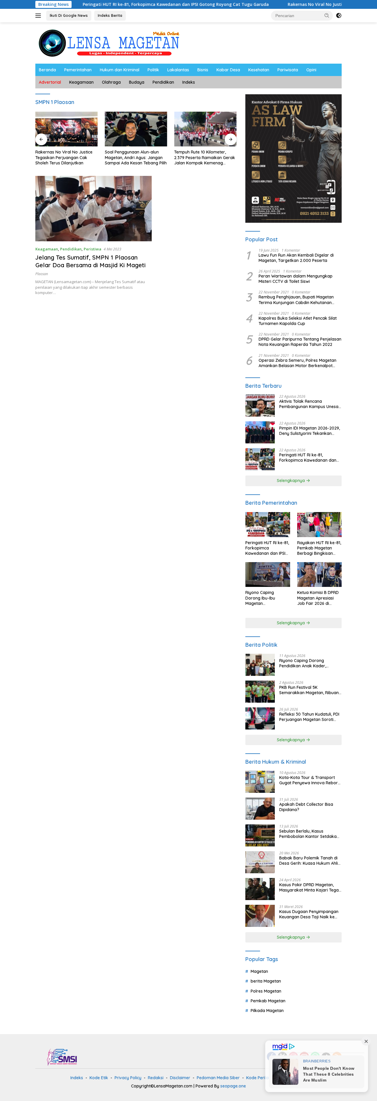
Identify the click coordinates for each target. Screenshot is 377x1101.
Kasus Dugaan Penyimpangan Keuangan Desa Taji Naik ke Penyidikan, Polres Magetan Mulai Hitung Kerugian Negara (308, 914)
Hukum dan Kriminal (119, 69)
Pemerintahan (78, 69)
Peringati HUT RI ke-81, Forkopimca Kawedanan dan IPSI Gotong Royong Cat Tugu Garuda (142, 4)
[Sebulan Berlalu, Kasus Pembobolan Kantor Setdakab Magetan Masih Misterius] (260, 835)
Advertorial (50, 82)
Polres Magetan (266, 991)
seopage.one (233, 1086)
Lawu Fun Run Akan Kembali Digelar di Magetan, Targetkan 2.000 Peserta (296, 257)
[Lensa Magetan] (109, 42)
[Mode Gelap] (339, 16)
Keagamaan (81, 82)
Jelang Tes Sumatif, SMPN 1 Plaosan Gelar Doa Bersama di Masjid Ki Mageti (90, 261)
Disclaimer (180, 1077)
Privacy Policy (128, 1077)
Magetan (259, 971)
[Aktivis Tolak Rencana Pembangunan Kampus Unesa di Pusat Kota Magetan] (260, 405)
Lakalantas (178, 69)
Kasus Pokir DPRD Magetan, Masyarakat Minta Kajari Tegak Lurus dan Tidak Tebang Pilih (310, 887)
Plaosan (41, 273)
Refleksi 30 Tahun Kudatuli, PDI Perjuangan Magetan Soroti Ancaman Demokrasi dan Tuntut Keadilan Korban (309, 717)
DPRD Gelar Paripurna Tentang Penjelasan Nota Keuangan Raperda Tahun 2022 (300, 341)
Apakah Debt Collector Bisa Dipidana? (306, 807)
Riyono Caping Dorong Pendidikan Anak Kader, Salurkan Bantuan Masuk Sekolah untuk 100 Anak (303, 663)
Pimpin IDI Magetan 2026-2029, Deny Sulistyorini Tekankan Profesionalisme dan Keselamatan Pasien (309, 430)
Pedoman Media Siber (218, 1077)
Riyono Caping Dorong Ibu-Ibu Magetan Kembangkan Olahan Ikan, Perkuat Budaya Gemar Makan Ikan (266, 598)
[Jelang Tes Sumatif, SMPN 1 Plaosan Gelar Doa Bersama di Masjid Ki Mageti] (93, 208)
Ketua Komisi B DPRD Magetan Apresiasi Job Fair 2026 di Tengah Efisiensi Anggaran (318, 598)
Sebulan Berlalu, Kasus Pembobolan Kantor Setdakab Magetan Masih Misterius (309, 833)
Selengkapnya (291, 480)
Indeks (188, 82)
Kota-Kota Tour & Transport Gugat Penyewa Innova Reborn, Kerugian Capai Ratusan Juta (310, 780)
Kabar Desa (228, 69)
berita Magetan (266, 981)
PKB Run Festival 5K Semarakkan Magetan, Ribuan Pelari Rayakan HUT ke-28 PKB (309, 690)
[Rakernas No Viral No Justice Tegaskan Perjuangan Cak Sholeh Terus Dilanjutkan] (66, 129)
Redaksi (155, 1077)
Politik (153, 69)
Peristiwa (92, 249)
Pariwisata (287, 69)
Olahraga (111, 82)
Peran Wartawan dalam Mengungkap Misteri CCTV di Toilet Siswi (296, 278)
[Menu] (39, 16)
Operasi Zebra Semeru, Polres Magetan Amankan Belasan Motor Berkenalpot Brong (297, 363)
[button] (327, 15)
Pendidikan (163, 82)
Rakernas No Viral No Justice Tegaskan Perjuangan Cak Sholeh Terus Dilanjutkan (63, 157)
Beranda (47, 69)
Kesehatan (258, 69)
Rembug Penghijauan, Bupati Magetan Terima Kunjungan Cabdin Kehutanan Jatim (296, 299)
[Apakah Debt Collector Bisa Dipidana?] (260, 809)
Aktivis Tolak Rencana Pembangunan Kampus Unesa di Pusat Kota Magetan (308, 404)
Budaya (136, 82)
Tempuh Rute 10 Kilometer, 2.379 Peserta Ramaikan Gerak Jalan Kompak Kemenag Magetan (204, 157)
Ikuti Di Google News (69, 15)
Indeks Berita (110, 15)
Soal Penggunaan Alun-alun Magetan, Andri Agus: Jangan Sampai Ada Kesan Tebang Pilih (136, 157)
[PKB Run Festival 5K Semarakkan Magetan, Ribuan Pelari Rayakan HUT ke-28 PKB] (260, 692)
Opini (311, 69)
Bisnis (202, 69)
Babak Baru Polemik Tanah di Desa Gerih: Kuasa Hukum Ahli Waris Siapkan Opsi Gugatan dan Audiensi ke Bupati (308, 860)
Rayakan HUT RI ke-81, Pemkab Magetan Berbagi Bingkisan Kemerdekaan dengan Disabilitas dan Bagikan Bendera (319, 548)
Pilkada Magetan (267, 1010)
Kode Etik (99, 1077)
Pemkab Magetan (268, 1000)
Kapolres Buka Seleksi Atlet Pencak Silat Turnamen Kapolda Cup (298, 321)
